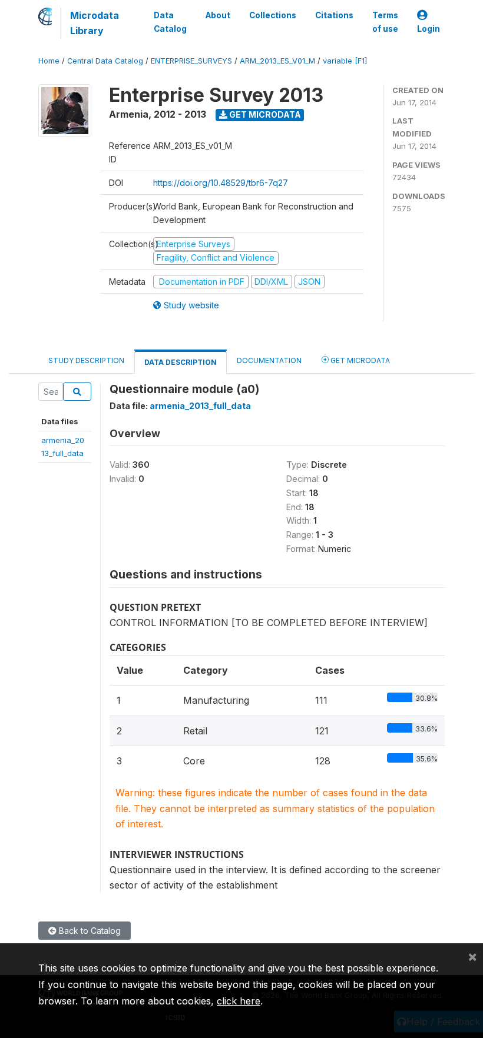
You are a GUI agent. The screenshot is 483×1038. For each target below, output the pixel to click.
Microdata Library (94, 22)
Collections (272, 15)
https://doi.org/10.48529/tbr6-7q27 (220, 183)
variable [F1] (345, 60)
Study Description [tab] (86, 360)
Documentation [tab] (269, 360)
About (218, 15)
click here (238, 1001)
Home (48, 60)
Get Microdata (264, 114)
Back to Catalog (89, 931)
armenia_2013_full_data (200, 406)
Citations (334, 15)
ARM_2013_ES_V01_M (277, 60)
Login (428, 29)
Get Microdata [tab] (359, 360)
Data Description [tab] (180, 362)
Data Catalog (170, 22)
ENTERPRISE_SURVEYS (191, 60)
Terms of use (385, 22)
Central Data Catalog (105, 60)
